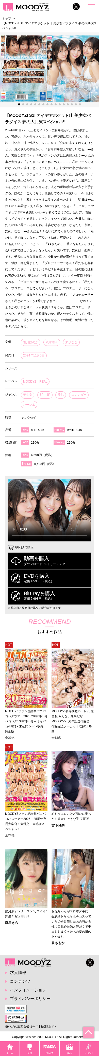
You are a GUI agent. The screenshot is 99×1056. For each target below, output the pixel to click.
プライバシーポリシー (30, 998)
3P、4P (45, 395)
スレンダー (79, 395)
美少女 (27, 395)
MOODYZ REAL (35, 381)
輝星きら (11, 922)
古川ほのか (30, 342)
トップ (6, 18)
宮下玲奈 (58, 825)
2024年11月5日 (34, 355)
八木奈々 (52, 342)
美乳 (61, 395)
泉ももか (58, 943)
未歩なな (71, 342)
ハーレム (29, 404)
